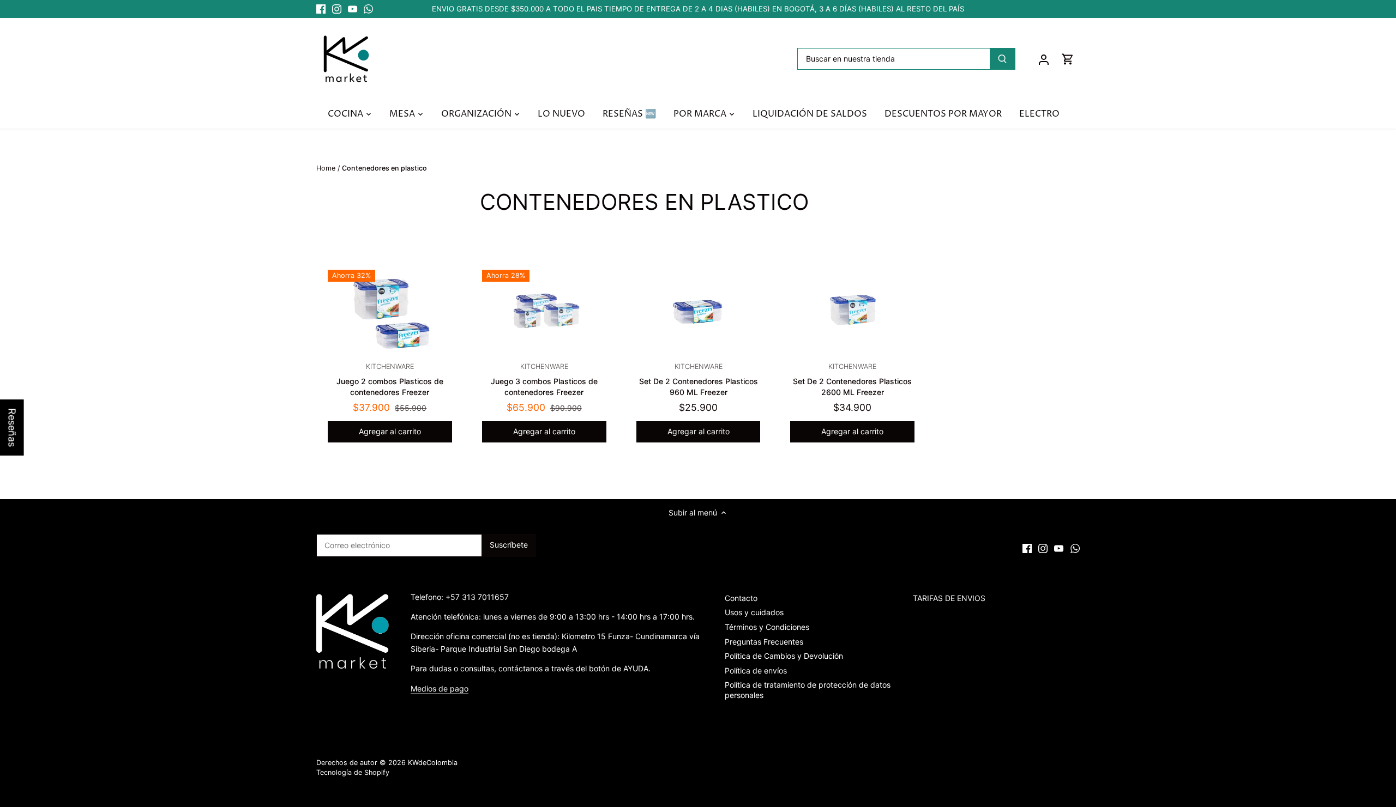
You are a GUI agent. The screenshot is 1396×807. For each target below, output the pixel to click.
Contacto (741, 598)
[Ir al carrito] (1067, 59)
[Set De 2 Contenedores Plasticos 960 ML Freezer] (698, 311)
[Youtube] (352, 9)
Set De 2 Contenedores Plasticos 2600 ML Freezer (852, 379)
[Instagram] (336, 9)
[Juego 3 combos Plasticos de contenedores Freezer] (544, 311)
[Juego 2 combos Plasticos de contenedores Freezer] (390, 311)
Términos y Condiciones (767, 627)
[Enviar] (1002, 58)
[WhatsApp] (368, 9)
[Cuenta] (1044, 59)
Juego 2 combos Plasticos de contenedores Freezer (389, 379)
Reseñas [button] (12, 427)
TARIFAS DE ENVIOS (949, 598)
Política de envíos (756, 670)
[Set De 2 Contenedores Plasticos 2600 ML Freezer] (852, 311)
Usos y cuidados (754, 612)
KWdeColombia (433, 763)
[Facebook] (321, 9)
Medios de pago (439, 688)
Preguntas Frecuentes (764, 641)
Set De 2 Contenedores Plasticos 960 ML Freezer (698, 379)
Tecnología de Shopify (352, 772)
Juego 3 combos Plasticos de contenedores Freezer (544, 379)
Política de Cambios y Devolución (784, 655)
